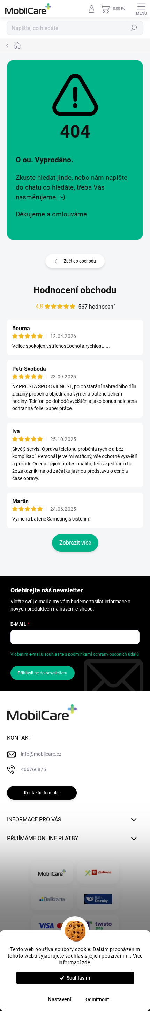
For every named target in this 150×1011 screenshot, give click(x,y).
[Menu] (141, 8)
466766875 (33, 769)
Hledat (134, 27)
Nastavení (59, 999)
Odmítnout (97, 999)
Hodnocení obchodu (75, 290)
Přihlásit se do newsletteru (42, 673)
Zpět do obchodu (80, 261)
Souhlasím (78, 978)
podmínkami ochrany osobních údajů (103, 654)
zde (86, 962)
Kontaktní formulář (42, 792)
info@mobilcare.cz (41, 754)
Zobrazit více (75, 542)
